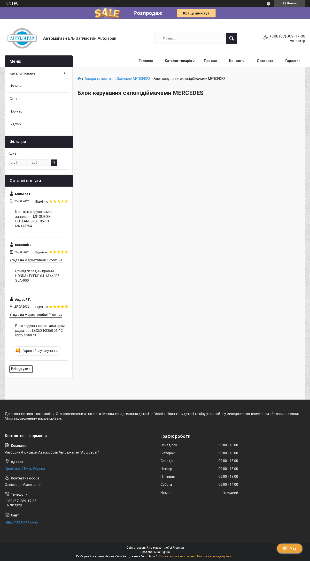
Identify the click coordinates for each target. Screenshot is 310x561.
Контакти (237, 61)
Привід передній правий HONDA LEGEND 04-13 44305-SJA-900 (38, 275)
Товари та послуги (99, 79)
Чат (293, 548)
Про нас (210, 61)
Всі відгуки (19, 369)
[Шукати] (231, 38)
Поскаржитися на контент (177, 556)
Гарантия (292, 61)
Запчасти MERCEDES (133, 79)
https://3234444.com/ (22, 522)
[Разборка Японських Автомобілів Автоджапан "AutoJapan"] (22, 38)
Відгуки (16, 124)
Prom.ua (178, 547)
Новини (16, 86)
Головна (146, 61)
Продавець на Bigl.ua (155, 552)
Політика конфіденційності (215, 556)
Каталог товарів (178, 61)
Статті (15, 99)
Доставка (265, 61)
